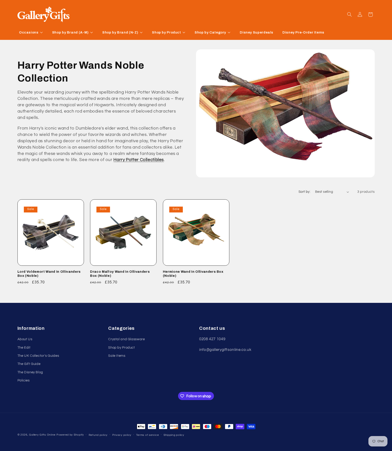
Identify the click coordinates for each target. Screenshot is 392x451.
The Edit (24, 347)
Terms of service (147, 435)
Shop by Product (121, 347)
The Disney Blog (30, 372)
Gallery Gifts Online (42, 435)
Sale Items (116, 355)
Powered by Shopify (70, 435)
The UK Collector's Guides (38, 355)
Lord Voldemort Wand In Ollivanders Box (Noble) (49, 273)
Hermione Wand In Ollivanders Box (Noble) (193, 273)
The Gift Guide (29, 364)
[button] (349, 14)
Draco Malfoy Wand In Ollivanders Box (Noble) (120, 273)
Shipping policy (174, 435)
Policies (23, 380)
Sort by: (304, 191)
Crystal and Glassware (126, 339)
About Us (24, 339)
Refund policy (98, 435)
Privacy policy (121, 435)
